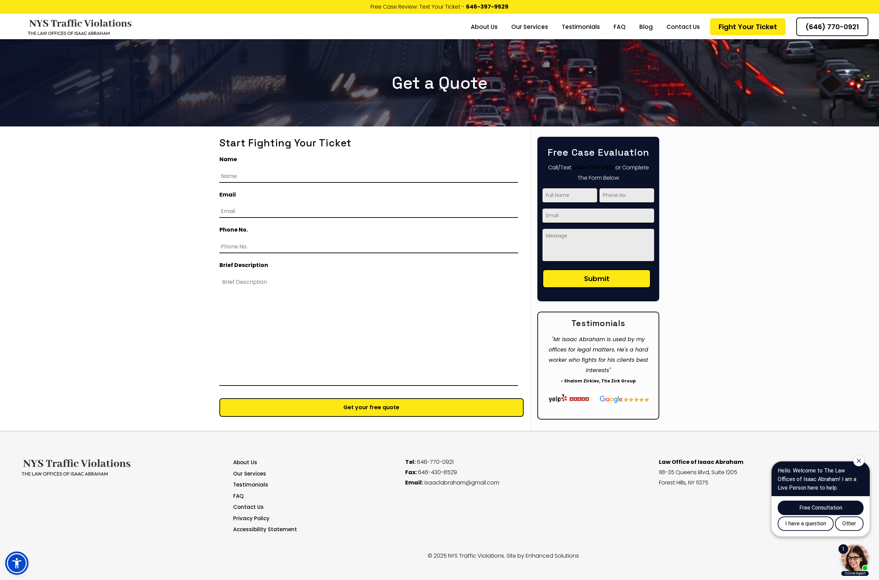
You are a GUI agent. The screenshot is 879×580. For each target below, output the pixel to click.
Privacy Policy (251, 518)
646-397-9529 (487, 7)
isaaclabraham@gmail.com (461, 483)
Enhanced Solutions (552, 556)
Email (227, 195)
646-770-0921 (593, 167)
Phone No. (233, 230)
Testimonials (250, 484)
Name (228, 159)
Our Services (249, 473)
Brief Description (243, 265)
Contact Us (248, 507)
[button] (17, 563)
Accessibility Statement (265, 529)
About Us (245, 462)
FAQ (238, 496)
